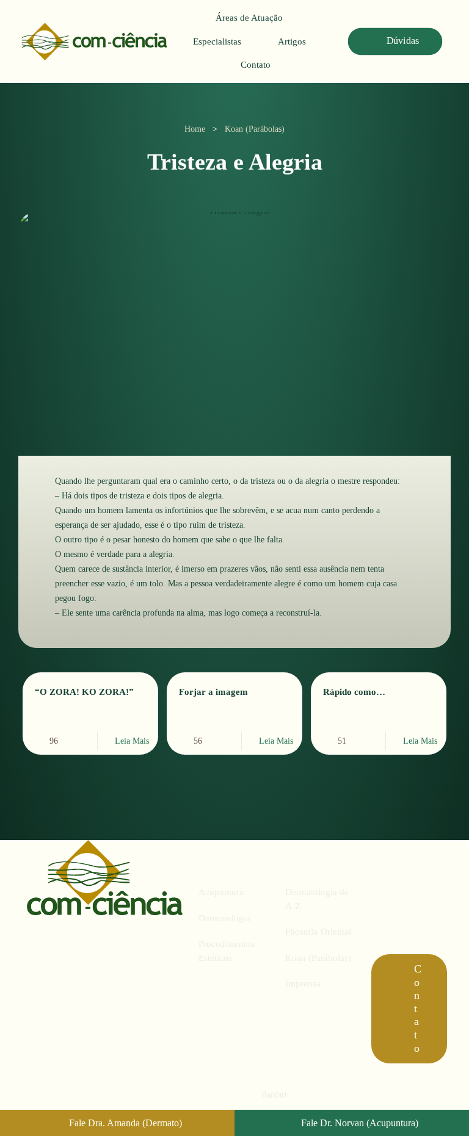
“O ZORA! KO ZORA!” (84, 692)
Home (194, 129)
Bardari (274, 1094)
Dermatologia (224, 918)
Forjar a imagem (213, 692)
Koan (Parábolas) (255, 129)
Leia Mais (132, 741)
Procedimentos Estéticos (226, 951)
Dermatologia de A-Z (317, 899)
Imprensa (303, 983)
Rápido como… (354, 692)
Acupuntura (221, 892)
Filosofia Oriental (318, 931)
